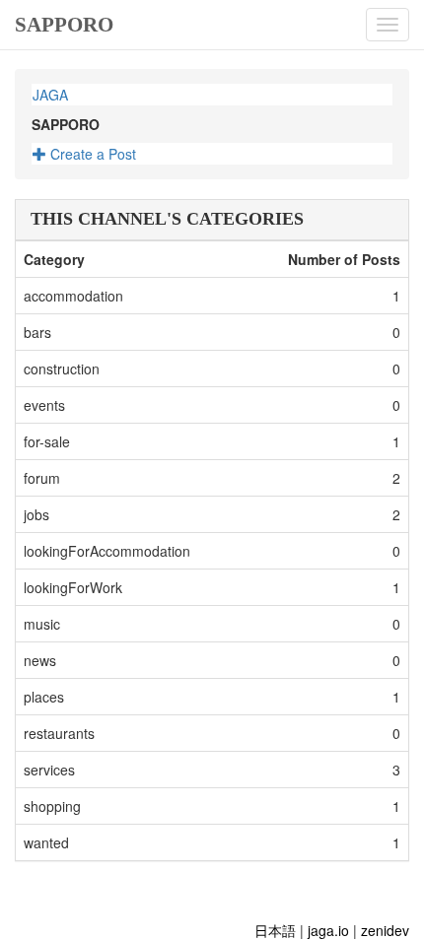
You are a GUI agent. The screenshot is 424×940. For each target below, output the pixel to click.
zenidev (385, 930)
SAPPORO (64, 24)
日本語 (275, 930)
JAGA (50, 94)
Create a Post (91, 154)
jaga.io (328, 930)
